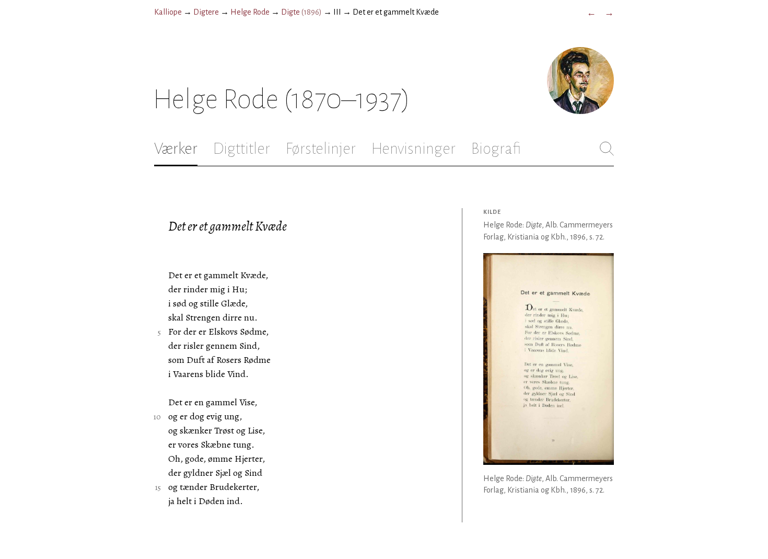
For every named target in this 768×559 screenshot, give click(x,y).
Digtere (206, 12)
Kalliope (168, 12)
